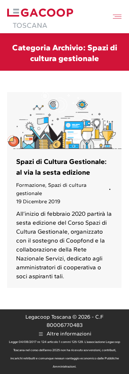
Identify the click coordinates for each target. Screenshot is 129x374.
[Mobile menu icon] (117, 16)
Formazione (30, 185)
